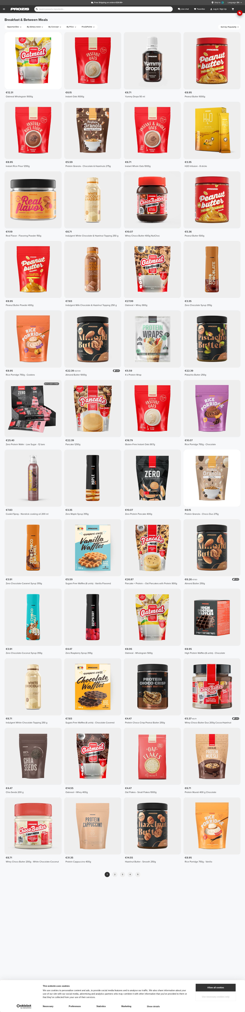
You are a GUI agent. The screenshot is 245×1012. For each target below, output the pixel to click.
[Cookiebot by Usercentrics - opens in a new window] (24, 1006)
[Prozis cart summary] (233, 9)
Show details (153, 1006)
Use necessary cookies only (215, 997)
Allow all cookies (215, 987)
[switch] (87, 1006)
